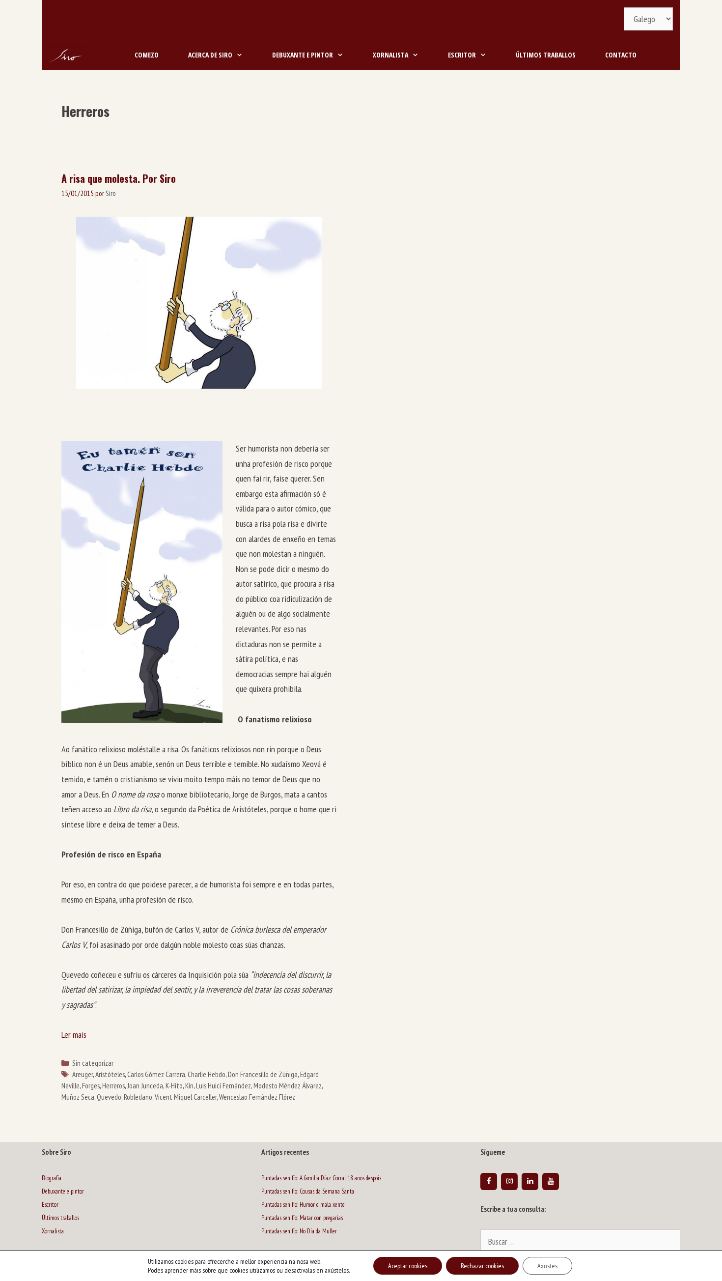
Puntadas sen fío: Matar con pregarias (302, 1218)
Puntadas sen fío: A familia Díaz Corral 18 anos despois (321, 1178)
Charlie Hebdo (206, 1074)
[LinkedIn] (530, 1181)
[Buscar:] (580, 1242)
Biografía (51, 1178)
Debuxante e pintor (302, 54)
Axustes (547, 1265)
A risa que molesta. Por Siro (118, 178)
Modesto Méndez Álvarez (287, 1085)
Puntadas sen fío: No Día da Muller (299, 1231)
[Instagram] (509, 1181)
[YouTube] (550, 1181)
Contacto (621, 54)
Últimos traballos (546, 54)
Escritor (462, 54)
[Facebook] (488, 1181)
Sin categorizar (92, 1063)
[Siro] (66, 55)
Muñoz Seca (77, 1097)
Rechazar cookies (482, 1265)
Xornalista (390, 54)
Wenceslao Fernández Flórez (257, 1097)
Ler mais (73, 1034)
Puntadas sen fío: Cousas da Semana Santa (307, 1191)
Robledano (138, 1097)
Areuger (82, 1074)
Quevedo (109, 1097)
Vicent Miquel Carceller (186, 1097)
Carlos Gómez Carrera (156, 1074)
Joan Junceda (145, 1085)
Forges (91, 1085)
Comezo (147, 54)
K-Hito (174, 1085)
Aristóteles (110, 1074)
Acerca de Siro (210, 54)
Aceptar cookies (407, 1265)
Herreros (113, 1085)
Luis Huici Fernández (223, 1085)
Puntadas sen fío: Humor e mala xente (303, 1204)
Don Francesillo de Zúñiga (263, 1074)
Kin (189, 1085)
